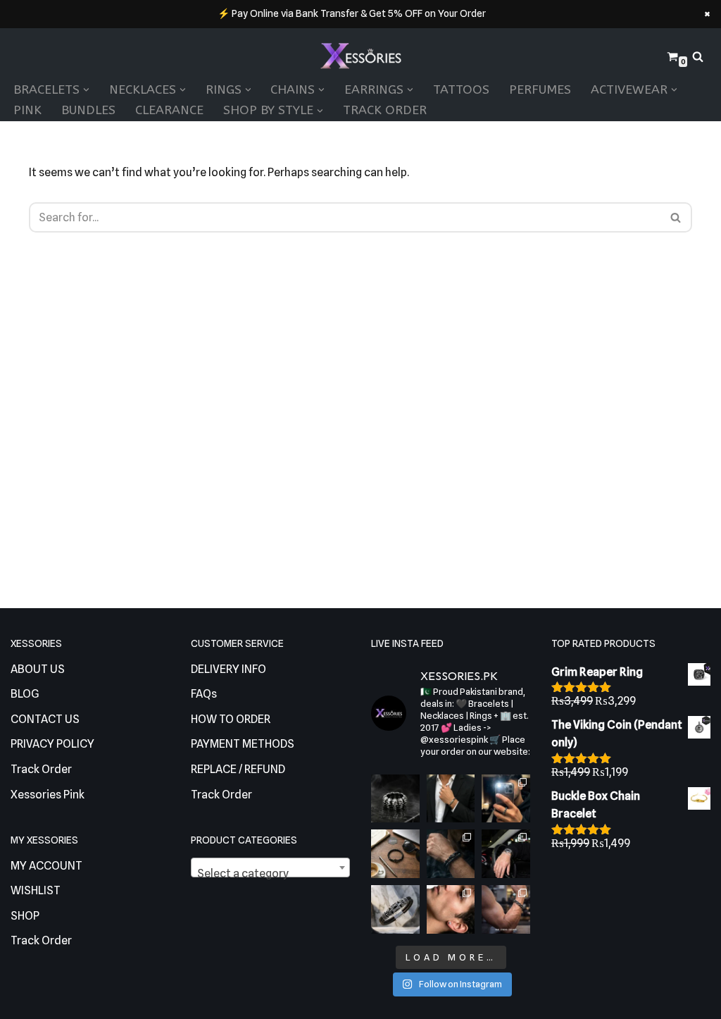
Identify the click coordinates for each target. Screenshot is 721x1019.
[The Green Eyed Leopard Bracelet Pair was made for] (451, 853)
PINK (27, 110)
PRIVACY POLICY (52, 744)
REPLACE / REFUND (238, 769)
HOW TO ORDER (230, 719)
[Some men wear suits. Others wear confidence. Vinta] (451, 798)
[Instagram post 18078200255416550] (506, 798)
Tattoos (461, 89)
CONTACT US (45, 719)
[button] (86, 90)
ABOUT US (38, 669)
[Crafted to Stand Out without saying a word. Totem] (395, 909)
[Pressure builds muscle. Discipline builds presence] (506, 909)
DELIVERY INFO (228, 669)
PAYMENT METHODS (242, 744)
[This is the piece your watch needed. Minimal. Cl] (506, 853)
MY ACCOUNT (46, 865)
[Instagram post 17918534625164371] (395, 853)
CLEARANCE (169, 110)
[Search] (697, 56)
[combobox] (270, 867)
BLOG (25, 693)
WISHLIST (36, 890)
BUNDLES (88, 110)
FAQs (204, 693)
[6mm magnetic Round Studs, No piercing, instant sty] (451, 909)
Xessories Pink (47, 794)
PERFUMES (540, 89)
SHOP (25, 915)
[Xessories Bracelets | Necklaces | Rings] (360, 57)
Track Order (385, 110)
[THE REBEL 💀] (395, 798)
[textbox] (270, 873)
